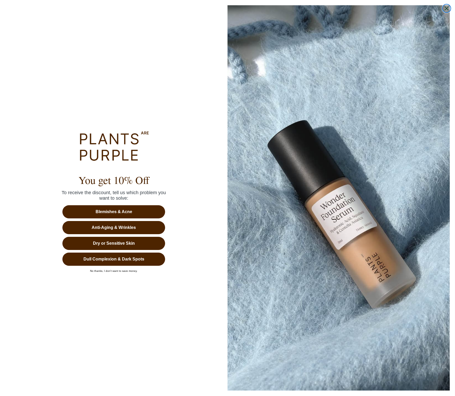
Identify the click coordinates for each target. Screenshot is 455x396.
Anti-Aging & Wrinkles (114, 227)
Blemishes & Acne (114, 211)
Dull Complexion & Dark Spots (113, 259)
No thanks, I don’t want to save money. (113, 271)
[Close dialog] (446, 8)
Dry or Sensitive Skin (114, 243)
